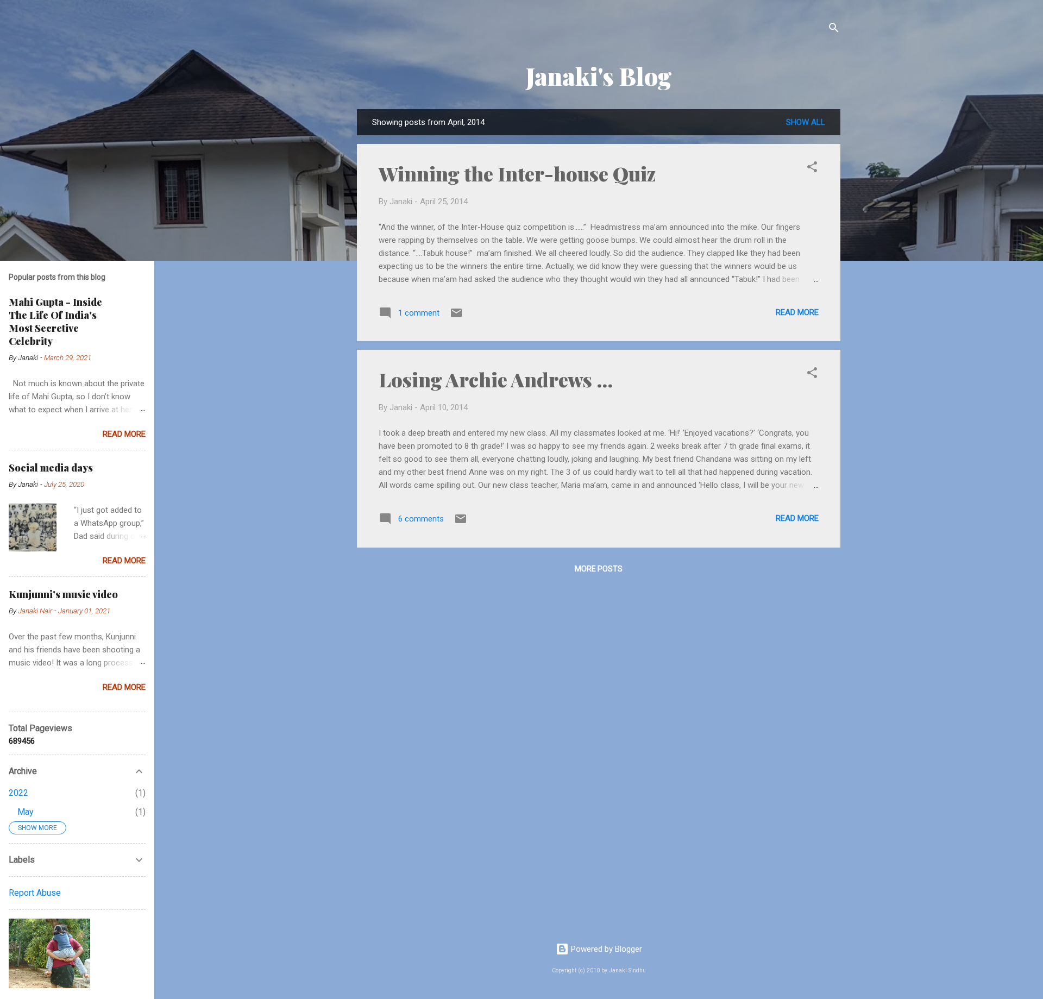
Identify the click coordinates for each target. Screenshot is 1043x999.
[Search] (833, 29)
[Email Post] (456, 317)
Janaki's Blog (599, 76)
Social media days (51, 467)
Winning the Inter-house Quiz (517, 173)
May (25, 812)
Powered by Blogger (605, 949)
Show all (805, 122)
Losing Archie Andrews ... (496, 379)
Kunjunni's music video (63, 594)
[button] (812, 168)
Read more (797, 312)
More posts (599, 568)
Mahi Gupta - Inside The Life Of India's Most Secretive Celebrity (55, 322)
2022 (18, 793)
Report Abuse (35, 893)
